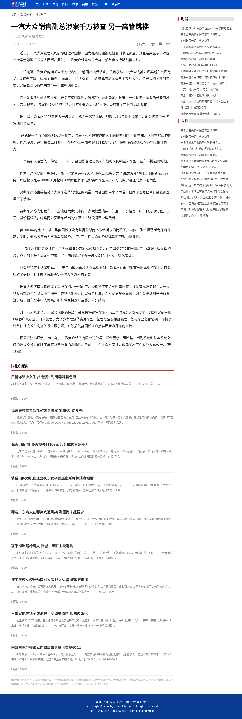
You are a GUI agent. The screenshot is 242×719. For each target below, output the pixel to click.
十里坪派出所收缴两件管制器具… (200, 47)
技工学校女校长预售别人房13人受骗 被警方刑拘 (49, 580)
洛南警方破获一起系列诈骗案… (199, 59)
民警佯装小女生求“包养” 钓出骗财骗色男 (43, 377)
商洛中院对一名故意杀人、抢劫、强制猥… (205, 83)
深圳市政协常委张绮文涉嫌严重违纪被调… (205, 209)
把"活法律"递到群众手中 (195, 107)
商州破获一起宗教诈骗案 (195, 40)
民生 (85, 4)
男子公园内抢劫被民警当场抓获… (200, 34)
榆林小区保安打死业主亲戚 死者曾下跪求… (206, 203)
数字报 (115, 4)
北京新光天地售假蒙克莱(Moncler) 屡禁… (205, 161)
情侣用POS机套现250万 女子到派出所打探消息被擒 (52, 478)
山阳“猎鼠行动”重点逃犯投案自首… (201, 53)
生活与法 (26, 14)
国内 (55, 4)
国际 (65, 4)
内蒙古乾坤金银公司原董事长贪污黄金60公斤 (47, 647)
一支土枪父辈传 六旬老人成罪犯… (200, 89)
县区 (95, 4)
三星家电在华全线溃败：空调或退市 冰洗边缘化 (49, 613)
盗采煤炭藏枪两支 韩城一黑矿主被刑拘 (42, 546)
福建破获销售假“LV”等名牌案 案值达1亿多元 (47, 411)
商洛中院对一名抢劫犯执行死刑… (200, 95)
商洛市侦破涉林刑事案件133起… (200, 65)
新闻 (46, 4)
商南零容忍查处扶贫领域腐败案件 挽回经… (206, 71)
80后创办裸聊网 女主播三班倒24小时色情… (206, 197)
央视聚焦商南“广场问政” (195, 215)
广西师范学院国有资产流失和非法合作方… (205, 191)
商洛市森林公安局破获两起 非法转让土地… (206, 101)
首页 (36, 4)
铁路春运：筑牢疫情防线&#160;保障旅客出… (207, 28)
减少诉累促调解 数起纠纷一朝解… (200, 113)
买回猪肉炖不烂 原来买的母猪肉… (200, 167)
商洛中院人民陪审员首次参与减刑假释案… (205, 77)
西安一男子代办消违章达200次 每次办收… (205, 179)
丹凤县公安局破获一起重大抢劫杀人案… (204, 173)
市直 (105, 4)
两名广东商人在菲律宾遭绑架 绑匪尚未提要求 (47, 512)
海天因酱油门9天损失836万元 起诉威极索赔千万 (50, 444)
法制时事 (41, 14)
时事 (75, 4)
